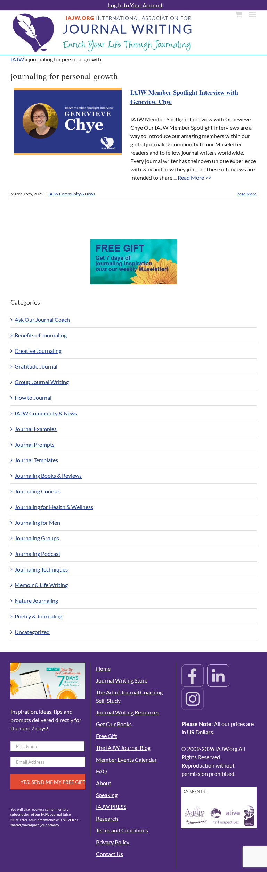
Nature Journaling (36, 600)
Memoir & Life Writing (41, 585)
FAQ (101, 771)
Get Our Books (114, 724)
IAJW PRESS (111, 806)
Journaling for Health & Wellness (54, 506)
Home (103, 668)
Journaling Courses (38, 491)
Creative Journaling (38, 350)
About (103, 783)
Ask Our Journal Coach (42, 319)
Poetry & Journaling (38, 616)
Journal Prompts (35, 444)
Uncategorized (32, 631)
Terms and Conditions (122, 830)
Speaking (107, 794)
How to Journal (33, 397)
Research (107, 818)
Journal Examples (36, 428)
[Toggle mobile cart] (238, 14)
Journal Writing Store (121, 680)
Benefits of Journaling (41, 335)
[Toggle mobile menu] (253, 14)
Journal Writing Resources (127, 712)
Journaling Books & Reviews (48, 475)
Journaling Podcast (37, 553)
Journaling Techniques (41, 569)
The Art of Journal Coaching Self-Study (129, 696)
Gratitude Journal (36, 366)
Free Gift (106, 736)
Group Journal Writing (42, 382)
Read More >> (194, 177)
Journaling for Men (37, 522)
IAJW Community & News (71, 193)
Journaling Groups (37, 538)
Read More (246, 193)
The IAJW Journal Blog (123, 747)
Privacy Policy (112, 842)
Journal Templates (36, 460)
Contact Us (109, 853)
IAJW (17, 59)
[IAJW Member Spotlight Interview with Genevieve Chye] (68, 121)
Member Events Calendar (126, 759)
